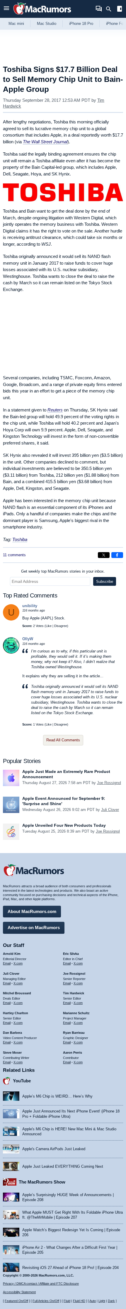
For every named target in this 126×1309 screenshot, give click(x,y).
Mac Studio (46, 23)
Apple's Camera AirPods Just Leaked (53, 1149)
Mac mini (16, 23)
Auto (92, 1301)
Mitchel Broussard (17, 993)
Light (101, 1301)
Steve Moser (12, 1052)
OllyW (27, 639)
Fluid (67, 1301)
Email (7, 963)
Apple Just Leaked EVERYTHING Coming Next (62, 1166)
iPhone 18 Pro (81, 23)
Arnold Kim (12, 953)
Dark (111, 1301)
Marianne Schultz (76, 1013)
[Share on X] (104, 555)
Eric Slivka (71, 953)
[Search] (110, 9)
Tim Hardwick (73, 993)
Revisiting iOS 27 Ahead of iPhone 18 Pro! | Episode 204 (70, 1267)
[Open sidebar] (119, 9)
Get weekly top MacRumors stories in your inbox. (63, 571)
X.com (18, 963)
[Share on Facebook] (117, 555)
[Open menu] (6, 9)
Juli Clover (110, 809)
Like (49, 626)
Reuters (55, 409)
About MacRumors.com (32, 911)
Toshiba (19, 539)
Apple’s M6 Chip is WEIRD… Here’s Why (57, 1096)
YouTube (22, 1080)
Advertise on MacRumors (34, 927)
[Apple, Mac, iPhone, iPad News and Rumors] (42, 15)
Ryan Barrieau (74, 1032)
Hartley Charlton (15, 1013)
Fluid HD (79, 1301)
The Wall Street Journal (45, 141)
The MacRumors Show (42, 1181)
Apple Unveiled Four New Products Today (64, 825)
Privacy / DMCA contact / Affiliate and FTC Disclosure (41, 1283)
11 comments (14, 555)
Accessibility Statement (19, 1292)
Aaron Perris (72, 1052)
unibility (29, 606)
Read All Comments (63, 740)
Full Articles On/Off (46, 1301)
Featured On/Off (16, 1301)
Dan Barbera (12, 1032)
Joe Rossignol (109, 783)
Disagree (60, 626)
